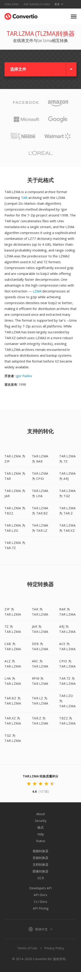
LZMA (37, 291)
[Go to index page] (21, 15)
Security (40, 821)
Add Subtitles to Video (37, 4)
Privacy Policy (54, 948)
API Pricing (40, 908)
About (40, 814)
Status (40, 841)
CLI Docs (40, 901)
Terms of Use (27, 948)
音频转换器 (40, 858)
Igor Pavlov (24, 376)
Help (40, 834)
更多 (57, 4)
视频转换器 (40, 851)
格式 (40, 827)
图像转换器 (40, 871)
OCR (40, 878)
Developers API (40, 888)
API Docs (40, 895)
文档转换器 (40, 864)
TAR (24, 197)
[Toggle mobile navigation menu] (73, 16)
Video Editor (11, 4)
